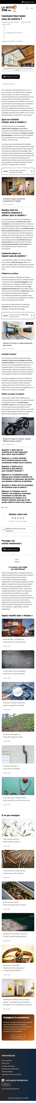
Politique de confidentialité (10, 1069)
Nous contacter (7, 1061)
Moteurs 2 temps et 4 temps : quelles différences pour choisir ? (16, 440)
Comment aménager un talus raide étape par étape (13, 735)
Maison (6, 507)
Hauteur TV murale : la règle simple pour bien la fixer (18, 344)
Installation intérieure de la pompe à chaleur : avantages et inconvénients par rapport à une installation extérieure (17, 1002)
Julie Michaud (19, 569)
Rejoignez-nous (29, 2)
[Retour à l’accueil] (9, 8)
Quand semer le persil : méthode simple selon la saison (14, 903)
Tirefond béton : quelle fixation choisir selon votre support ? (14, 872)
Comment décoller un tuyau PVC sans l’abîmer (11, 767)
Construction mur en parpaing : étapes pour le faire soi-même (14, 672)
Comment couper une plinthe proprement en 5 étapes (14, 200)
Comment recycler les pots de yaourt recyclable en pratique (14, 704)
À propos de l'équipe (8, 1066)
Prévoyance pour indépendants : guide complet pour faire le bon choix (16, 799)
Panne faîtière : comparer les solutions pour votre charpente (14, 640)
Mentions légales (7, 1072)
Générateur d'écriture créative (11, 1074)
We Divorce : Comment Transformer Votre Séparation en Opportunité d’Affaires (14, 967)
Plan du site (5, 1063)
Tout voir (6, 1084)
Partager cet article (11, 77)
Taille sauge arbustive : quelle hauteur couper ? (11, 840)
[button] (27, 8)
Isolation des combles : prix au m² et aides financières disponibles (15, 935)
